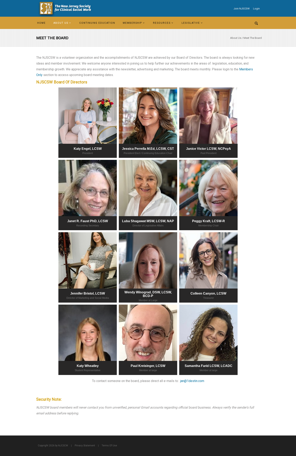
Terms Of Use (109, 445)
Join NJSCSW (242, 8)
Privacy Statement (85, 445)
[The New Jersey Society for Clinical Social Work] (64, 8)
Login (256, 8)
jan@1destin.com (192, 381)
